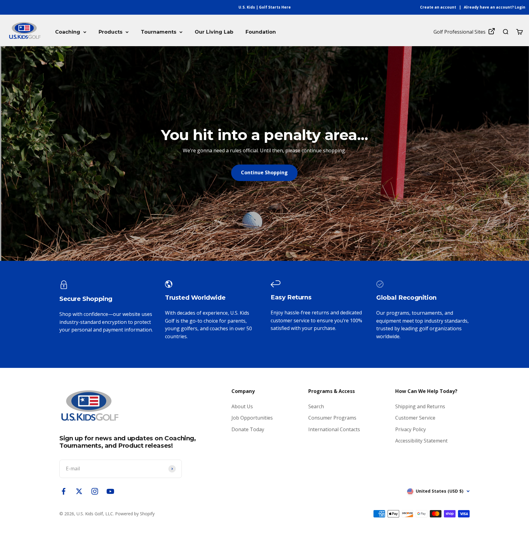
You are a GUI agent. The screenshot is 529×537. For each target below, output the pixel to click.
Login (520, 7)
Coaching (67, 32)
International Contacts (334, 429)
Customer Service (415, 417)
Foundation (261, 32)
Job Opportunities (252, 417)
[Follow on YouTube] (110, 491)
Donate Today (247, 429)
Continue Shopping (264, 172)
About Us (242, 406)
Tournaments (158, 32)
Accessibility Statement (421, 440)
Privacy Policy (410, 429)
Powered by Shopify (135, 514)
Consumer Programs (332, 417)
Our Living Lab (214, 32)
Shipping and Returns (420, 406)
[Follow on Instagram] (95, 491)
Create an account (438, 7)
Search (316, 406)
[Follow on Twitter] (79, 491)
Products (110, 32)
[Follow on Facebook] (63, 491)
